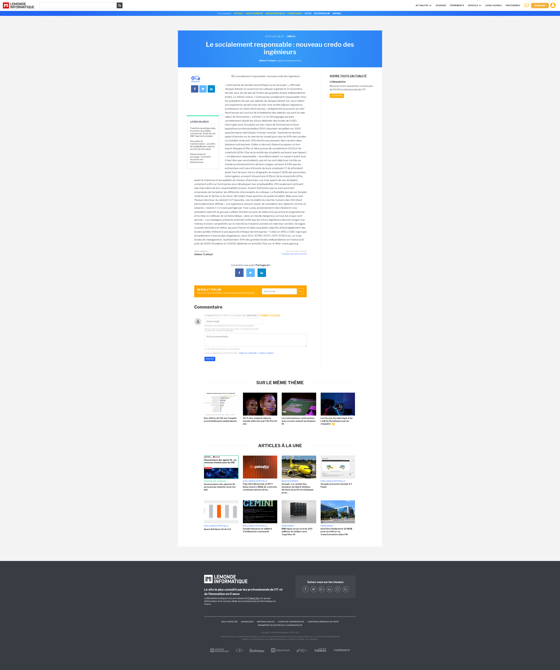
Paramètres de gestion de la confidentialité (280, 625)
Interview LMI (322, 13)
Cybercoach (295, 13)
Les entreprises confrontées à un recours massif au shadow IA (298, 421)
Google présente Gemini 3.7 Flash (336, 485)
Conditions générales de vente (323, 622)
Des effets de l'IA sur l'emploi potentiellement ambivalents (220, 419)
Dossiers (441, 5)
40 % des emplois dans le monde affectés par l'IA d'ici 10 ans (260, 421)
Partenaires (513, 5)
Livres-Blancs (493, 5)
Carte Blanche (254, 13)
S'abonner (540, 5)
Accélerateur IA (275, 13)
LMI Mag (336, 13)
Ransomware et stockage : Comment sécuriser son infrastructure (200, 158)
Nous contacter (229, 622)
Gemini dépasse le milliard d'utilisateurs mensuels (257, 530)
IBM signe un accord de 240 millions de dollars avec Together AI (297, 531)
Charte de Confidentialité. (224, 331)
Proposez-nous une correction (294, 254)
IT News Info (253, 598)
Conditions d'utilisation (266, 353)
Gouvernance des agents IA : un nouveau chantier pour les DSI (220, 487)
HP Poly (238, 13)
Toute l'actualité (274, 36)
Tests (307, 13)
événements (457, 5)
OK (301, 291)
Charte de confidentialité (291, 622)
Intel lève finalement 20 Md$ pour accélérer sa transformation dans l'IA (336, 531)
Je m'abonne (337, 96)
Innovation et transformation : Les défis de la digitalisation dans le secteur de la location (202, 145)
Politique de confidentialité (248, 353)
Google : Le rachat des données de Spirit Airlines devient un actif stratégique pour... (298, 488)
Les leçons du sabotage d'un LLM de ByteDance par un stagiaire (336, 421)
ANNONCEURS (247, 622)
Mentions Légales (266, 622)
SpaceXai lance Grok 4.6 (217, 529)
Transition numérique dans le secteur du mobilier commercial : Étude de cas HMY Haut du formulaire (203, 132)
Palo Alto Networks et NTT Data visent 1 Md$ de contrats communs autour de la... (260, 487)
